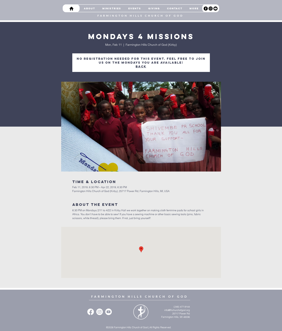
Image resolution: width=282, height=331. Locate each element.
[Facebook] (206, 9)
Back (141, 66)
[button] (111, 8)
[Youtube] (215, 9)
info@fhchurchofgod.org (177, 310)
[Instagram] (211, 9)
